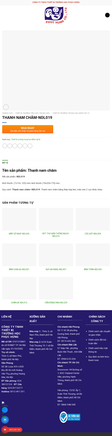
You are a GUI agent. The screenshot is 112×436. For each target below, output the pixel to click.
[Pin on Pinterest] (25, 146)
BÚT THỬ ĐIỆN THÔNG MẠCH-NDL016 (55, 234)
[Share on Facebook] (9, 146)
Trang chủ (7, 113)
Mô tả (5, 163)
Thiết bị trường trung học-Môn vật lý (71, 113)
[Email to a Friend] (20, 146)
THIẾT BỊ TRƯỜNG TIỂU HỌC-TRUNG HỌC (32, 113)
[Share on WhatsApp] (4, 146)
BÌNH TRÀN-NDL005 (93, 269)
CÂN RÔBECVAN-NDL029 (56, 302)
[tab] (5, 163)
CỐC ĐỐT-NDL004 (93, 234)
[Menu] (4, 15)
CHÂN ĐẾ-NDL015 (19, 302)
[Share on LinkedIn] (30, 146)
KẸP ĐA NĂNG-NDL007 (56, 269)
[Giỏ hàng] (107, 15)
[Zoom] (6, 107)
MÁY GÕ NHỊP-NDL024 (19, 234)
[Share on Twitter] (15, 146)
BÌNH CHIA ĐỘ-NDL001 (19, 269)
